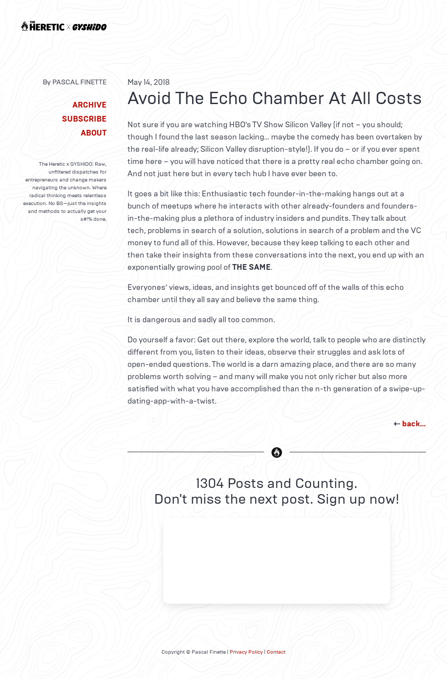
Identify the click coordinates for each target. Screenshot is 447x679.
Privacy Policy (246, 652)
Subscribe (84, 119)
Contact (276, 652)
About (94, 133)
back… (414, 423)
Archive (89, 105)
